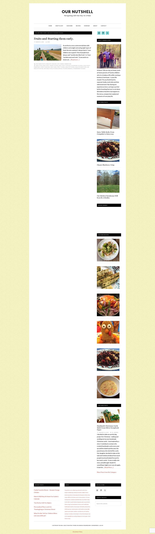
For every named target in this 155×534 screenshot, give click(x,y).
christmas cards (75, 497)
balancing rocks (76, 490)
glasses (83, 502)
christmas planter (81, 497)
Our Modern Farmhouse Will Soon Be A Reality (107, 197)
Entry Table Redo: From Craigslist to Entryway (105, 133)
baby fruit (46, 65)
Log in (101, 525)
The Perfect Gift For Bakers (42, 503)
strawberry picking (79, 68)
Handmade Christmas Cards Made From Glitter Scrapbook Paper (108, 428)
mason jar (69, 509)
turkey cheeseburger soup (84, 513)
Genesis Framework (85, 525)
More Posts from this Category (106, 472)
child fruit (86, 65)
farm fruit (37, 67)
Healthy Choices (51, 63)
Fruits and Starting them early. (54, 38)
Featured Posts (41, 63)
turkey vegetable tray (69, 516)
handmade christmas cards (78, 504)
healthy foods (70, 67)
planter (72, 511)
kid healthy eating (83, 506)
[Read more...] (75, 60)
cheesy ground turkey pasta (78, 495)
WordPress (95, 525)
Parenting (68, 63)
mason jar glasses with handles (78, 509)
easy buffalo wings (78, 499)
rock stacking (86, 511)
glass (80, 502)
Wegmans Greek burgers (82, 516)
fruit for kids (45, 67)
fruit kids (53, 67)
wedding (75, 516)
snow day (71, 513)
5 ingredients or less (69, 490)
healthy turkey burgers (75, 506)
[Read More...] (108, 467)
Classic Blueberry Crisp (105, 165)
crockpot (72, 499)
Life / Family (60, 63)
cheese (71, 495)
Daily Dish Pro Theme (70, 525)
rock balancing (80, 511)
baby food (39, 65)
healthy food (86, 504)
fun (70, 502)
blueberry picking (77, 65)
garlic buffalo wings (75, 502)
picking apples (57, 68)
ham (71, 504)
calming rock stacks (77, 492)
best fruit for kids (65, 65)
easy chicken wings (86, 499)
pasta (69, 511)
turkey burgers (76, 513)
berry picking (54, 65)
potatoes (75, 511)
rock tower (67, 513)
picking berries (67, 68)
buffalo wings (70, 492)
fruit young (61, 67)
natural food (48, 68)
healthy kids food (81, 67)
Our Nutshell (77, 11)
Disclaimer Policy (77, 531)
